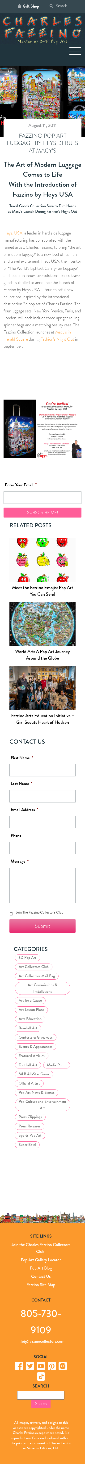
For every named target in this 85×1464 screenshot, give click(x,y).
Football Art (28, 1065)
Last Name (21, 784)
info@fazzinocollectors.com (40, 1341)
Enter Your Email (21, 485)
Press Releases (29, 1126)
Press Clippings (30, 1117)
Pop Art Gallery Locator (41, 1260)
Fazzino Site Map (40, 1285)
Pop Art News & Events (37, 1092)
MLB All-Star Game (34, 1074)
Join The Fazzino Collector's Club (40, 912)
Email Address (24, 810)
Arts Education (30, 1019)
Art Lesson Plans (31, 1009)
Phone (16, 835)
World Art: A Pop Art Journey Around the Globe (42, 655)
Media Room (56, 1065)
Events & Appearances (35, 1046)
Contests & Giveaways (36, 1037)
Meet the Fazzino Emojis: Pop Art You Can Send (42, 591)
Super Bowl (27, 1144)
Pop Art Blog (41, 1268)
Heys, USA (13, 233)
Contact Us (41, 1276)
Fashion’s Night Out (57, 339)
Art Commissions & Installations (42, 988)
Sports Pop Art (30, 1135)
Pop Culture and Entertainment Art (42, 1105)
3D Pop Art (27, 957)
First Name (22, 758)
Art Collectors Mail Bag (37, 976)
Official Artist (29, 1083)
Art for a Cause (30, 1000)
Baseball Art (28, 1028)
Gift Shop (31, 6)
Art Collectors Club (34, 966)
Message (20, 861)
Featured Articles (32, 1056)
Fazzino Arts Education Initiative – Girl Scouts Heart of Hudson (42, 719)
